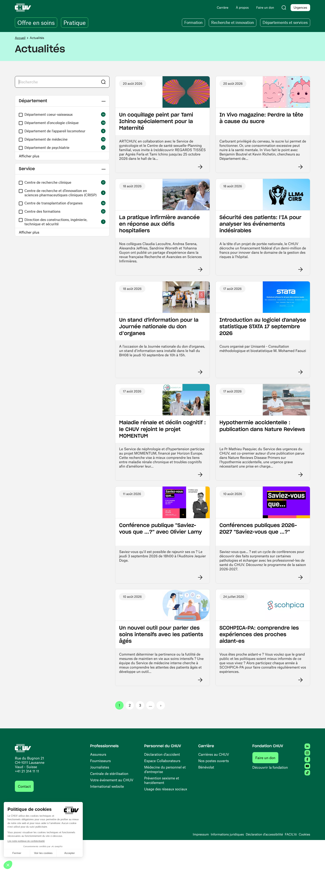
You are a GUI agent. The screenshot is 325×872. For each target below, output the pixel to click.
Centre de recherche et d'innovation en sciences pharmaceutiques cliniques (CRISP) (60, 192)
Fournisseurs (100, 761)
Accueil (20, 38)
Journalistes (99, 767)
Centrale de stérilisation (109, 773)
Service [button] (27, 168)
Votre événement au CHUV (111, 780)
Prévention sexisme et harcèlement (161, 780)
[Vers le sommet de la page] (316, 863)
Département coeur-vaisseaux (48, 114)
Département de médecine (46, 139)
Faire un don (267, 757)
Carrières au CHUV (213, 754)
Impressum (201, 834)
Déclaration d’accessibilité (264, 834)
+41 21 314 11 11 (27, 771)
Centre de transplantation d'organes (53, 203)
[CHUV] (23, 747)
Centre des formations (42, 211)
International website (107, 786)
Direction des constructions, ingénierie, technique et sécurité (55, 221)
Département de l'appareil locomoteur (54, 131)
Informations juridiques (227, 834)
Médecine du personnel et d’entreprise (165, 769)
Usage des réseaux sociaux (165, 789)
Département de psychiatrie (46, 147)
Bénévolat (206, 767)
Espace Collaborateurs (162, 761)
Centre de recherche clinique (47, 182)
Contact (24, 786)
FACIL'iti (291, 834)
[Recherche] (284, 7)
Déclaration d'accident (162, 754)
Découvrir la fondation (270, 767)
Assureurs (98, 754)
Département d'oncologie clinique (51, 122)
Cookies (304, 834)
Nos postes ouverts (213, 761)
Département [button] (33, 101)
